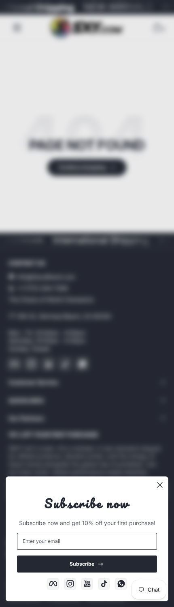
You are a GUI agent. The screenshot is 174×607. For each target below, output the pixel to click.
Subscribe (82, 564)
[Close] (159, 484)
